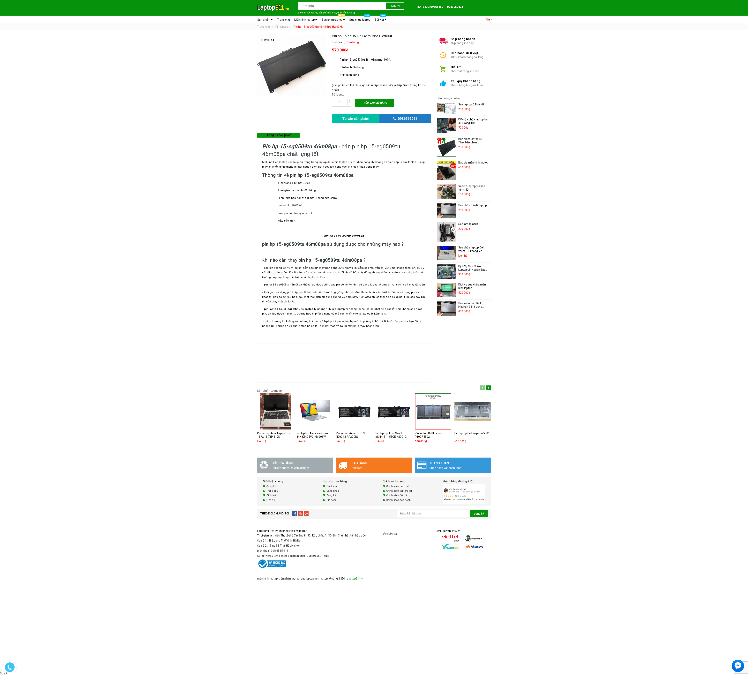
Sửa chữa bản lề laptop (472, 205)
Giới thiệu (271, 495)
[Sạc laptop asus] (446, 232)
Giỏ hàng (331, 499)
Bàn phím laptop (333, 18)
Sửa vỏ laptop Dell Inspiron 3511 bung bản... (470, 307)
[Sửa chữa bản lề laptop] (446, 210)
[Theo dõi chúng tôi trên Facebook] (294, 513)
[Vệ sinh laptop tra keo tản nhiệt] (446, 191)
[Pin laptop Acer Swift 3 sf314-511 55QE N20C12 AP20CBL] (394, 411)
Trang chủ (283, 19)
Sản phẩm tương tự (269, 390)
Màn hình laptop (304, 19)
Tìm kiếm (394, 6)
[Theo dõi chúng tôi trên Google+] (306, 513)
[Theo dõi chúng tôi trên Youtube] (300, 513)
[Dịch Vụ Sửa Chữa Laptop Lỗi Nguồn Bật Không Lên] (446, 271)
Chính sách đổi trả (396, 495)
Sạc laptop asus (468, 223)
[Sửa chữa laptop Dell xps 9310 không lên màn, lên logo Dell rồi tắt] (446, 253)
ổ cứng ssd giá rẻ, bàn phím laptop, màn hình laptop (326, 12)
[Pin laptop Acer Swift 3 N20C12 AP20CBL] (354, 411)
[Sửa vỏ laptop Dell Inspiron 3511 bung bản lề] (446, 308)
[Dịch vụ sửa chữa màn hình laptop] (446, 290)
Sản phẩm (264, 19)
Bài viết (380, 18)
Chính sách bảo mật (397, 486)
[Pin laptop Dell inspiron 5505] (472, 411)
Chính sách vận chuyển (399, 490)
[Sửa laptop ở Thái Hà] (446, 108)
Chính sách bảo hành (398, 499)
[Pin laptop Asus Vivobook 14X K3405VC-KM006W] (315, 411)
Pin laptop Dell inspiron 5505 (472, 433)
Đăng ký (331, 495)
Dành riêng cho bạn (449, 98)
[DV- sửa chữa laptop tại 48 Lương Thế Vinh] (446, 125)
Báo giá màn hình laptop (473, 162)
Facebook (390, 533)
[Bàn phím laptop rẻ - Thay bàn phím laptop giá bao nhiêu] (446, 147)
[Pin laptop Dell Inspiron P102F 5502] (433, 411)
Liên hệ (270, 499)
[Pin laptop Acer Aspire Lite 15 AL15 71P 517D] (275, 411)
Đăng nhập (332, 490)
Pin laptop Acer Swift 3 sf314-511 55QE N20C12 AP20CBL (391, 437)
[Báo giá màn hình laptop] (446, 170)
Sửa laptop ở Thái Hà (471, 104)
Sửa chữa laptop (359, 18)
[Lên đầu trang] (741, 656)
